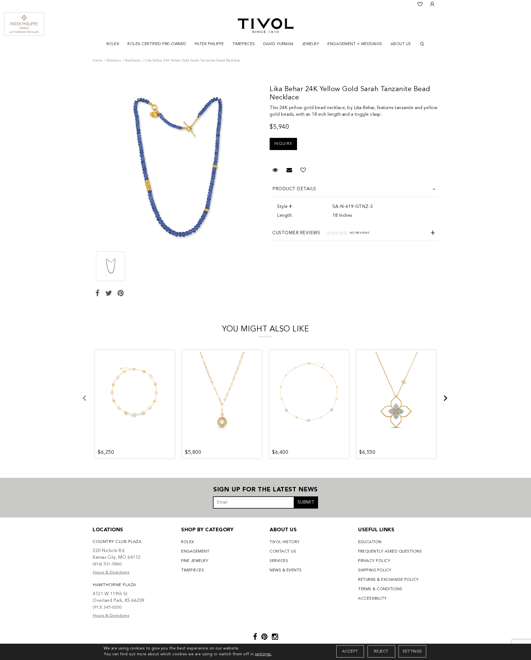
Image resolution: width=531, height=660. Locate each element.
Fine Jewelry (194, 561)
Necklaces (133, 60)
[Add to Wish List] (303, 170)
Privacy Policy (374, 561)
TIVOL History (285, 542)
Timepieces (192, 570)
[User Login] (432, 4)
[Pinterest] (121, 293)
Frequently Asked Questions (390, 551)
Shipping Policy (375, 570)
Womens (114, 60)
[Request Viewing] (283, 141)
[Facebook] (97, 293)
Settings (412, 651)
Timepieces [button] (243, 44)
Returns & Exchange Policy (388, 580)
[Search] (422, 44)
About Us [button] (401, 44)
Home (97, 60)
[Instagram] (275, 637)
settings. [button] (263, 654)
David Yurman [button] (278, 44)
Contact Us (283, 551)
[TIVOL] (265, 25)
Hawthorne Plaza (114, 585)
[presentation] (88, 401)
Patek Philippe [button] (209, 44)
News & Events (286, 570)
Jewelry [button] (310, 44)
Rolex (187, 542)
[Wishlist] (420, 4)
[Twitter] (108, 293)
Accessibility (372, 598)
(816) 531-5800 (107, 564)
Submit (306, 502)
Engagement (195, 551)
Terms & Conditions (380, 589)
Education (370, 542)
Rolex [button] (112, 44)
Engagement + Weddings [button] (354, 44)
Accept (350, 651)
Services (279, 561)
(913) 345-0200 (107, 607)
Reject (381, 651)
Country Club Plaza (117, 542)
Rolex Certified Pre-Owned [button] (156, 44)
